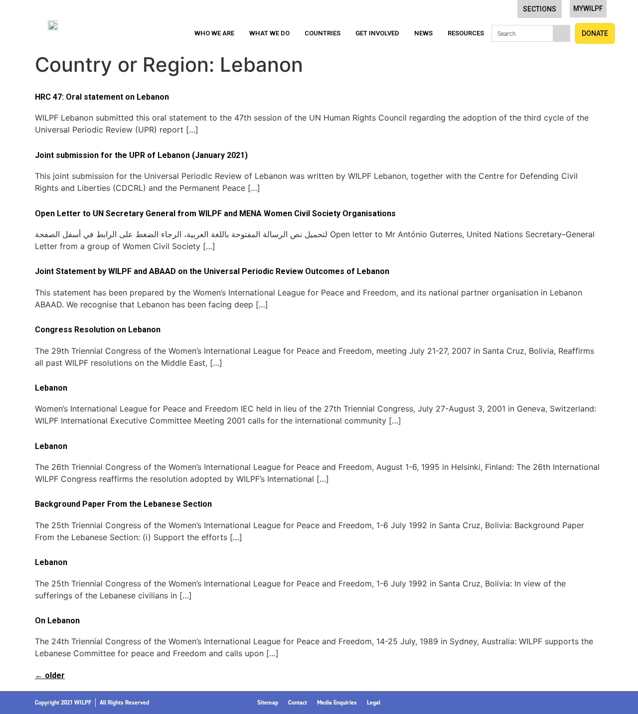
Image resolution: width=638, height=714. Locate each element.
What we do (269, 33)
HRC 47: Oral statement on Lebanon (102, 97)
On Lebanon (57, 620)
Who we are (214, 33)
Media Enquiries (337, 703)
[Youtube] (596, 702)
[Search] (561, 33)
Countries (322, 33)
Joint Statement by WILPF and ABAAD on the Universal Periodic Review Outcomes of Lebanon (212, 271)
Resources (466, 33)
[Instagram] (578, 702)
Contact (297, 703)
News (423, 33)
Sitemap (267, 703)
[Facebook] (542, 702)
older (50, 675)
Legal (373, 703)
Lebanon (51, 388)
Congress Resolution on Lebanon (97, 329)
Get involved (377, 33)
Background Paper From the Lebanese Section (123, 504)
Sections (539, 9)
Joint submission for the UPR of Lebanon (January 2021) (141, 155)
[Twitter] (560, 702)
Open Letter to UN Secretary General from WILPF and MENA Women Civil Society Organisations (215, 213)
